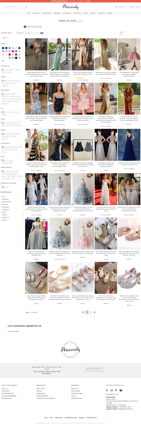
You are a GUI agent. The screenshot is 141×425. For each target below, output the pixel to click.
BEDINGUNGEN (82, 423)
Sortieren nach (122, 33)
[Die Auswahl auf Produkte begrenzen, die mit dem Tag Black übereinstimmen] (16, 57)
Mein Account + (121, 7)
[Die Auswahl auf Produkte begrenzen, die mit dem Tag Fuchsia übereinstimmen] (16, 51)
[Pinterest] (116, 390)
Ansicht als (27, 33)
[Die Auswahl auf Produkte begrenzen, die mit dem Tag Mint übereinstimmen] (19, 54)
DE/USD (137, 7)
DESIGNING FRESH (101, 423)
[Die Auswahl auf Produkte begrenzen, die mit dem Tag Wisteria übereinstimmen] (3, 51)
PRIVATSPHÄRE (91, 423)
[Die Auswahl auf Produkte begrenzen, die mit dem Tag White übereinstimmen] (6, 57)
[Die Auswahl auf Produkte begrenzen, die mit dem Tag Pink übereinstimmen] (6, 54)
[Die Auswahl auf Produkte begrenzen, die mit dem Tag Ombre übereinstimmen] (3, 61)
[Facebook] (107, 390)
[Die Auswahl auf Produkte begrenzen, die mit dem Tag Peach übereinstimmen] (19, 51)
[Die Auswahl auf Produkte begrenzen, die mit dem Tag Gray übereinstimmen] (12, 57)
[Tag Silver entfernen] (9, 57)
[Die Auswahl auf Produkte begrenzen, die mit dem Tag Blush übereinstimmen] (3, 54)
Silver (4, 38)
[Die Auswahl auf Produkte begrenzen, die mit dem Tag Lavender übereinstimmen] (9, 51)
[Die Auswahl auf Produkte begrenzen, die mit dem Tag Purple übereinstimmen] (19, 48)
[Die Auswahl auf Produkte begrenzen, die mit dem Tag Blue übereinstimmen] (16, 48)
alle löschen (20, 33)
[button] (80, 78)
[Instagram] (112, 390)
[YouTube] (121, 390)
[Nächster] (95, 312)
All (25, 26)
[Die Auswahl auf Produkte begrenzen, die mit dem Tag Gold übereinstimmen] (12, 54)
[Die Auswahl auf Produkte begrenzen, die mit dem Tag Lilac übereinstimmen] (6, 51)
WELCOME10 (94, 368)
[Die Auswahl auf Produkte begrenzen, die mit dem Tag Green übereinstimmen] (16, 54)
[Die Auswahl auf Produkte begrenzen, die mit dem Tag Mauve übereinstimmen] (19, 57)
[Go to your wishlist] (116, 6)
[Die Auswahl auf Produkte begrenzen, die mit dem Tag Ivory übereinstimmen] (3, 57)
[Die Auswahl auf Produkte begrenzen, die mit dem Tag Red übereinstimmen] (9, 54)
